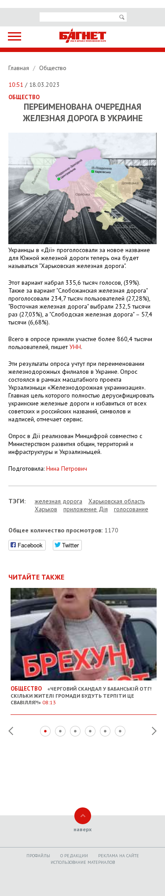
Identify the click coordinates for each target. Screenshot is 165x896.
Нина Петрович (66, 468)
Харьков (46, 509)
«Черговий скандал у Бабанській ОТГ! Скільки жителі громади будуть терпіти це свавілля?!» (81, 695)
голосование (131, 509)
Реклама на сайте (118, 856)
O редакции (74, 856)
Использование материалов (83, 862)
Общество (52, 68)
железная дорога (58, 501)
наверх (82, 829)
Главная (19, 68)
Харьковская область (116, 501)
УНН (75, 347)
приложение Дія (85, 509)
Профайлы (38, 856)
